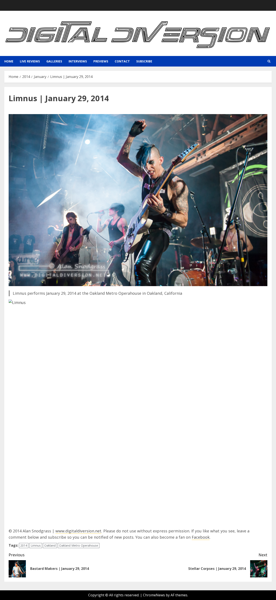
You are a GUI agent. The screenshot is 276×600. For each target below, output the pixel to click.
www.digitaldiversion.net (78, 530)
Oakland (50, 545)
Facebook (201, 537)
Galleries (54, 61)
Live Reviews (30, 61)
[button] (269, 61)
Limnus (36, 545)
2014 (23, 545)
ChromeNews (154, 595)
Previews (100, 61)
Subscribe (144, 61)
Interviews (78, 61)
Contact (122, 61)
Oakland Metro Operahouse (78, 545)
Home (8, 61)
